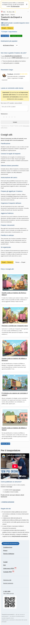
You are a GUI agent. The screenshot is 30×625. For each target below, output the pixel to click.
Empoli (5, 31)
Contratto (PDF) (7, 571)
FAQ (4, 565)
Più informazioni (15, 6)
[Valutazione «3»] (9, 117)
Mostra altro (4, 443)
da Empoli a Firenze (8, 45)
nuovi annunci (16, 490)
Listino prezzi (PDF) (8, 568)
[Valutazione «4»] (12, 117)
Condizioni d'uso (7, 547)
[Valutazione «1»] (3, 117)
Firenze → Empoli (20, 262)
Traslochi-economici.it (10, 543)
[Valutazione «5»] (14, 117)
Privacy (5, 550)
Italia (4, 11)
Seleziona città (7, 580)
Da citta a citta (10, 11)
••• (16, 45)
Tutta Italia (4, 36)
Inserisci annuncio (8, 583)
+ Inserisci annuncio (16, 36)
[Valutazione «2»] (6, 117)
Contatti (5, 562)
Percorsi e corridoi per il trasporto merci (15, 326)
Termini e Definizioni (8, 553)
